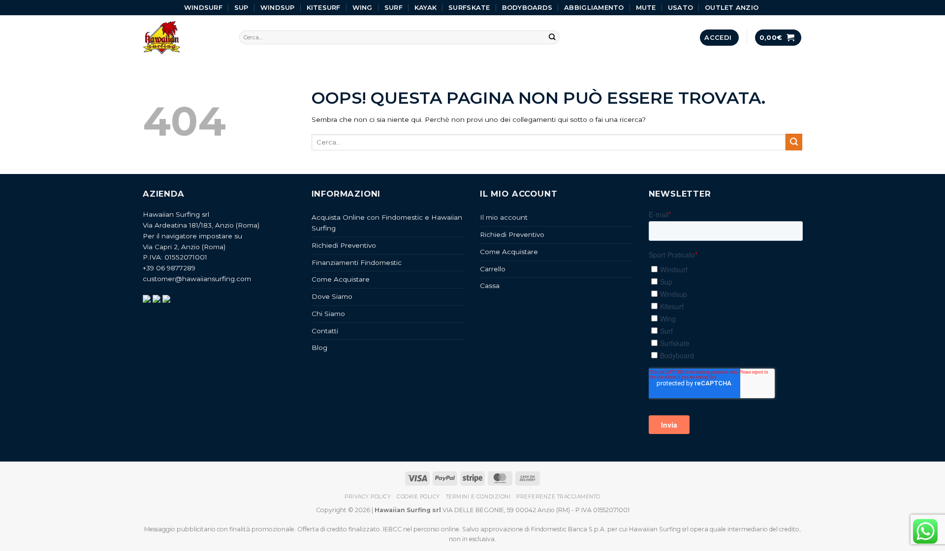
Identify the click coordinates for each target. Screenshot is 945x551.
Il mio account (504, 217)
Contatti (325, 331)
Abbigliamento (594, 7)
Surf (393, 7)
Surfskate (469, 7)
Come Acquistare (341, 279)
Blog (319, 347)
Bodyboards (527, 7)
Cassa (490, 286)
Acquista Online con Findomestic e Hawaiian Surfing (387, 222)
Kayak (425, 7)
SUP (241, 7)
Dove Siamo (332, 296)
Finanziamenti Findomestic (357, 262)
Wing (362, 7)
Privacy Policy (368, 496)
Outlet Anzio (731, 7)
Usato (680, 7)
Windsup (277, 7)
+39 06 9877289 (169, 268)
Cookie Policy (418, 496)
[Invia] (552, 37)
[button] (719, 37)
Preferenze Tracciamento (558, 496)
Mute (646, 7)
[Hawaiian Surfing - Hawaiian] (183, 37)
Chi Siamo (328, 314)
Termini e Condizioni (478, 496)
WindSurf (203, 7)
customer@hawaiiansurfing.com (197, 279)
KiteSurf (324, 7)
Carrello (492, 269)
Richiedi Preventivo (344, 245)
